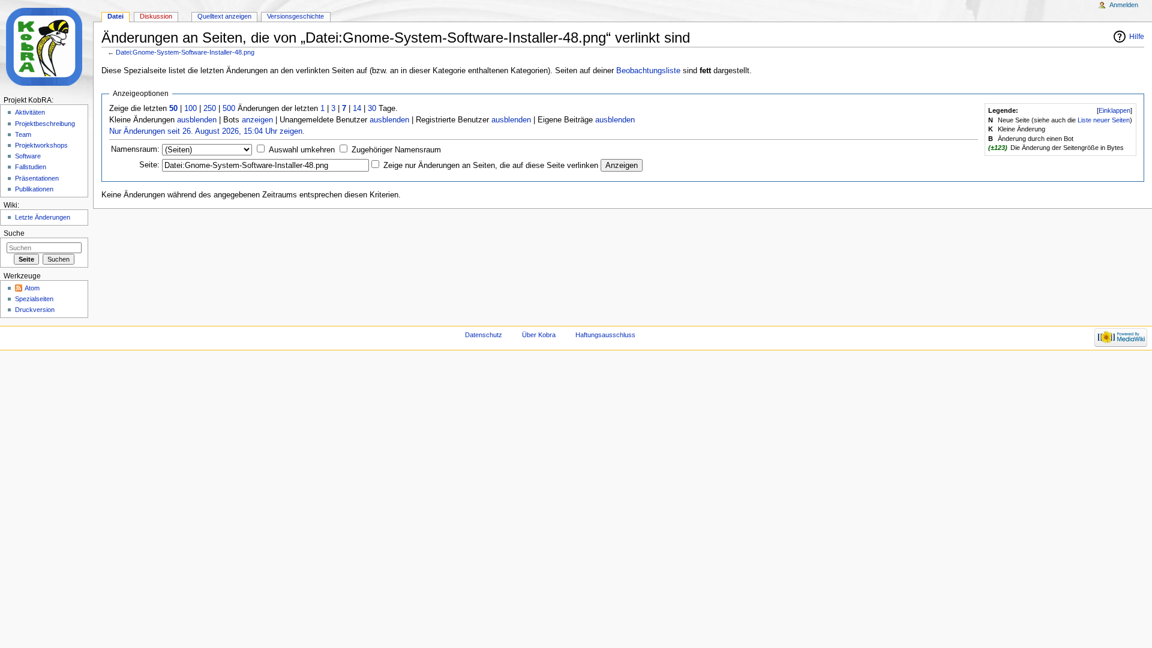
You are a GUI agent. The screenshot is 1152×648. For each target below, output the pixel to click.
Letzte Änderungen (42, 217)
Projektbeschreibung (45, 123)
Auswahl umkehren (302, 150)
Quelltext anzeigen (224, 16)
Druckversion (35, 309)
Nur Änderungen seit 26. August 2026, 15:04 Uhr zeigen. (207, 131)
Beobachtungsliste (648, 71)
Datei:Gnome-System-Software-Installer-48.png (185, 52)
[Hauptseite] (46, 46)
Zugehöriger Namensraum (396, 150)
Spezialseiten (34, 298)
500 (229, 108)
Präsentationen (37, 178)
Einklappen (1114, 110)
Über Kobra (539, 334)
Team (23, 134)
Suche (14, 233)
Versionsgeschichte (295, 16)
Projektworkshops (41, 145)
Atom (32, 288)
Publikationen (34, 189)
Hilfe (1136, 36)
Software (28, 156)
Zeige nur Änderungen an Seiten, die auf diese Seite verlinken (490, 165)
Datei (115, 16)
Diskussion (156, 16)
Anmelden (1123, 4)
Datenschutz (483, 334)
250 (209, 108)
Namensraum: (135, 149)
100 (190, 108)
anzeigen (257, 120)
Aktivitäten (30, 112)
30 (372, 108)
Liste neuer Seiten (1104, 120)
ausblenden (197, 120)
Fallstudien (30, 166)
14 (357, 108)
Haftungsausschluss (605, 334)
